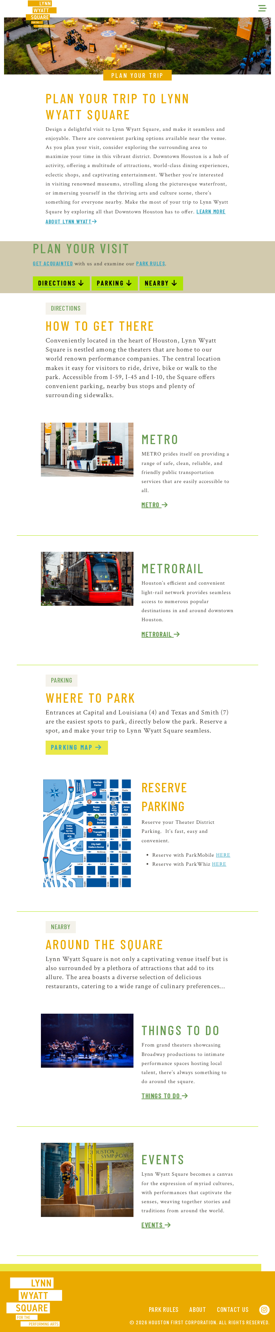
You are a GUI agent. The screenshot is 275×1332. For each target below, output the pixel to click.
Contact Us (233, 1309)
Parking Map (73, 747)
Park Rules (164, 1309)
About (197, 1309)
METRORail (158, 634)
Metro (160, 439)
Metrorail (173, 568)
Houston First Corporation (182, 1322)
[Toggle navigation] (262, 9)
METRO (152, 504)
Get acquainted (53, 263)
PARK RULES (150, 263)
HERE (223, 855)
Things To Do (162, 1095)
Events (163, 1159)
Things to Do (181, 1030)
